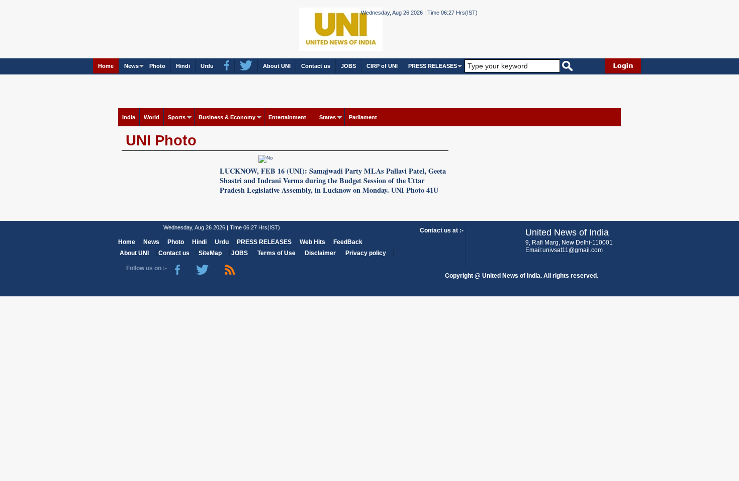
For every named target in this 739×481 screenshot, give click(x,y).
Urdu (207, 66)
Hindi (183, 66)
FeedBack (347, 242)
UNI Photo (161, 140)
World (151, 117)
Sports (177, 117)
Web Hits (312, 242)
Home (106, 66)
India (128, 117)
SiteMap (210, 253)
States (327, 117)
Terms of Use (276, 253)
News (131, 66)
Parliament (363, 117)
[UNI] (313, 28)
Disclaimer (320, 253)
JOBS (348, 66)
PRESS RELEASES (432, 66)
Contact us (315, 66)
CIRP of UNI (382, 66)
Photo (157, 66)
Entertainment (287, 117)
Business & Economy (227, 117)
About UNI (277, 66)
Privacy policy (365, 253)
